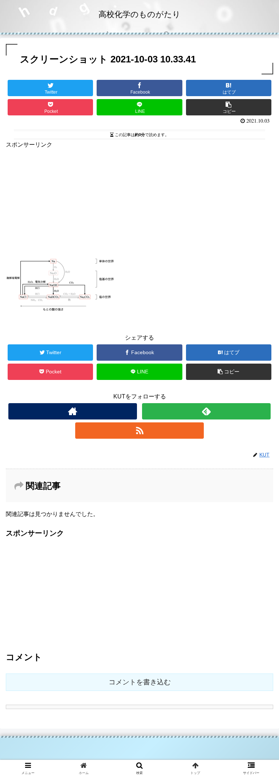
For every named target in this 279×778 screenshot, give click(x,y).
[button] (257, 649)
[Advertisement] (139, 200)
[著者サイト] (72, 411)
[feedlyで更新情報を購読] (206, 411)
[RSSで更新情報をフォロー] (139, 430)
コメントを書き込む (140, 682)
